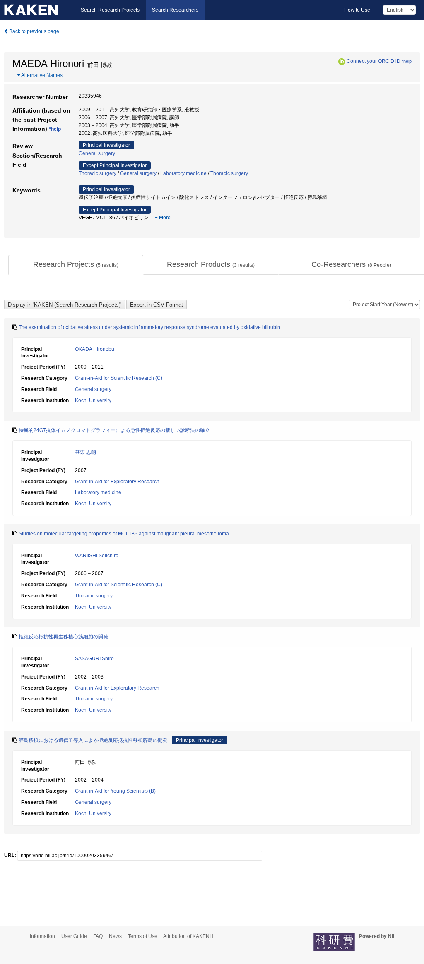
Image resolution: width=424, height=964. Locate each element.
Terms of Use (142, 936)
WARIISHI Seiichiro (96, 556)
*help (407, 61)
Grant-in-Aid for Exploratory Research (117, 481)
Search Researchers (175, 10)
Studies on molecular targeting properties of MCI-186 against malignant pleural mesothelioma (124, 534)
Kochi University (93, 400)
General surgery (97, 153)
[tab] (75, 265)
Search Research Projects (110, 10)
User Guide (74, 936)
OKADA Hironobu (94, 349)
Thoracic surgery (97, 173)
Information (42, 936)
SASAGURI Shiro (94, 659)
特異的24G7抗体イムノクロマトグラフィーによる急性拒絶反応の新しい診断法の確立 (114, 430)
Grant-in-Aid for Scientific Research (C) (118, 378)
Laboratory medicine (183, 173)
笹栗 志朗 (85, 452)
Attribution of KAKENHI (188, 936)
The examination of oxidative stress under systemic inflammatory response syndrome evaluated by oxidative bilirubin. (150, 327)
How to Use (357, 10)
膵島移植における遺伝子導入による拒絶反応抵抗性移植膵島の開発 (93, 740)
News (115, 936)
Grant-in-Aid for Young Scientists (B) (115, 791)
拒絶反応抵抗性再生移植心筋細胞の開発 (63, 637)
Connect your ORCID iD (373, 61)
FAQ (98, 936)
